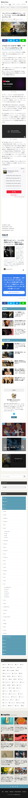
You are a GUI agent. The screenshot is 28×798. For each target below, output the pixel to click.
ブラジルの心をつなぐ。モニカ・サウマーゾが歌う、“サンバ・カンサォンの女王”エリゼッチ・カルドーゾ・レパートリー (20, 332)
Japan (5, 580)
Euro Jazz (7, 589)
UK (11, 691)
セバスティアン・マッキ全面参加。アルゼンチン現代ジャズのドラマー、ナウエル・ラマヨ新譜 (7, 729)
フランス (15, 676)
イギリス (19, 685)
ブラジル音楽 (6, 667)
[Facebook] (5, 40)
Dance (5, 547)
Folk (4, 560)
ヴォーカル (11, 664)
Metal (5, 603)
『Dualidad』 (5, 55)
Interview (18, 4)
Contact (24, 791)
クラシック (6, 691)
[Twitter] (11, 40)
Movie (5, 504)
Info (3, 791)
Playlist (13, 4)
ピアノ (24, 20)
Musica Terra (17, 794)
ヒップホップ (12, 702)
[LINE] (23, 40)
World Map (23, 4)
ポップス (19, 688)
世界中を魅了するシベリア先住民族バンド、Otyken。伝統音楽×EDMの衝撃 (20, 379)
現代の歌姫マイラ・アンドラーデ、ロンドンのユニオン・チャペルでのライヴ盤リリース (20, 345)
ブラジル (20, 667)
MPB (6, 535)
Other (5, 646)
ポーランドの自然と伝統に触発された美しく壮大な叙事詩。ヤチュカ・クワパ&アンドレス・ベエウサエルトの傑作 (7, 762)
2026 (14, 685)
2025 (16, 679)
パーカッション (7, 696)
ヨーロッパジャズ (7, 673)
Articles (13, 417)
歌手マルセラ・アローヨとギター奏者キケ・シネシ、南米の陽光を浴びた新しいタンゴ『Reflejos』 (21, 762)
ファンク (21, 696)
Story (5, 653)
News (2, 4)
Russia (5, 630)
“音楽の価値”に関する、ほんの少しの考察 (20, 353)
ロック (5, 705)
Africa (5, 511)
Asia (4, 524)
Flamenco (5, 557)
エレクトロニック (13, 693)
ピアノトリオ (15, 682)
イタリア (21, 693)
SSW (4, 670)
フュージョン (6, 699)
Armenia (5, 521)
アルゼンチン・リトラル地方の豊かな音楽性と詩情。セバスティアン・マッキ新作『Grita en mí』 (21, 779)
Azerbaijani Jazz (8, 587)
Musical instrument (7, 636)
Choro (6, 533)
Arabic (5, 514)
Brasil (5, 528)
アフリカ (5, 693)
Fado (5, 553)
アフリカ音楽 (12, 688)
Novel (5, 643)
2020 (21, 673)
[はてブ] (17, 40)
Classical (5, 543)
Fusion (6, 591)
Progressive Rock (7, 616)
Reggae (5, 623)
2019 (5, 685)
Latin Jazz (7, 594)
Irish (4, 577)
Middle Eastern (6, 606)
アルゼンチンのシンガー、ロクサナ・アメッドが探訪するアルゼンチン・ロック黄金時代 (21, 745)
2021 (5, 676)
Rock (5, 626)
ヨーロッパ (14, 667)
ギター (18, 20)
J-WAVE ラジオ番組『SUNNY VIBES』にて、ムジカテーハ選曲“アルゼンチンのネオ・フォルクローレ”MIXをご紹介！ (7, 779)
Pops (5, 613)
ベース (20, 676)
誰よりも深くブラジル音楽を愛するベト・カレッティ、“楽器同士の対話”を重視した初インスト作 (7, 745)
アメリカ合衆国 (11, 670)
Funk (5, 563)
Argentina (13, 7)
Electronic (6, 550)
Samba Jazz (7, 596)
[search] (24, 476)
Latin (5, 600)
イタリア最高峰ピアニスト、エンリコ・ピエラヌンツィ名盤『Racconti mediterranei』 (20, 314)
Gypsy (5, 567)
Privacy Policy (18, 791)
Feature (5, 4)
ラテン (18, 699)
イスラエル (15, 673)
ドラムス (21, 679)
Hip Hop (5, 570)
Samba (6, 537)
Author (6, 791)
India (5, 573)
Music (10, 4)
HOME (3, 7)
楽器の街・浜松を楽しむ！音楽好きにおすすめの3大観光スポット (20, 362)
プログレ (17, 705)
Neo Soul (5, 610)
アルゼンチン (7, 20)
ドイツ (13, 699)
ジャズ (21, 20)
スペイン (5, 688)
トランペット (17, 691)
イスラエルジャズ (7, 682)
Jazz (19, 19)
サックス (22, 682)
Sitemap (11, 791)
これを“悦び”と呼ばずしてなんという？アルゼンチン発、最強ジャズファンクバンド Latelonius (21, 729)
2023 (4, 20)
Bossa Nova (7, 531)
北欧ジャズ (11, 705)
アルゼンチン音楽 (14, 20)
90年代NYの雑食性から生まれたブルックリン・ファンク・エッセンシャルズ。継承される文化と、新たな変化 (20, 323)
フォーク (5, 702)
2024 (11, 679)
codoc (24, 298)
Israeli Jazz (7, 593)
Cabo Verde (6, 540)
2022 (18, 670)
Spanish (5, 633)
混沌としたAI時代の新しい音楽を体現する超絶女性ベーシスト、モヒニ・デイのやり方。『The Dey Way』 (20, 371)
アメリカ (5, 679)
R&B (4, 620)
